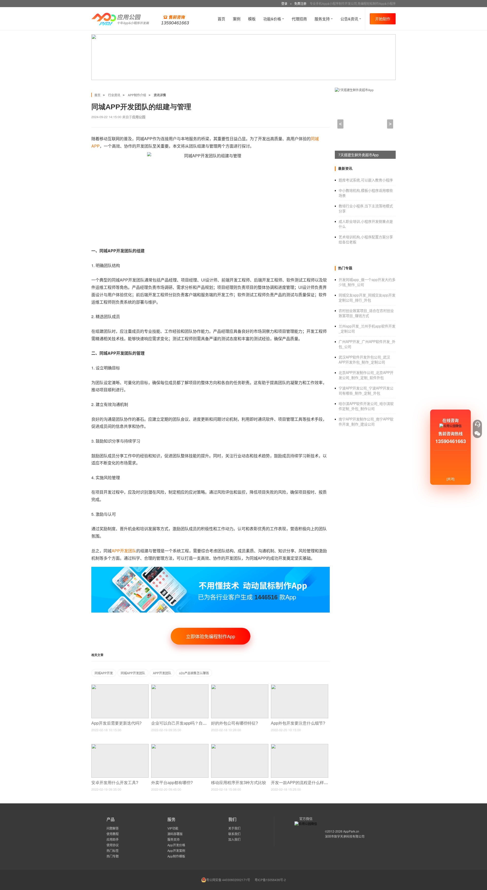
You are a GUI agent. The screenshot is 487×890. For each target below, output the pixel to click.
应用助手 (113, 839)
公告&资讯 (349, 18)
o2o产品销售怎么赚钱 (194, 673)
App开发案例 (176, 850)
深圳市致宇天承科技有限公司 (344, 836)
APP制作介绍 (137, 95)
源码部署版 (175, 834)
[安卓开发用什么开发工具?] (120, 746)
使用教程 (113, 834)
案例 (236, 18)
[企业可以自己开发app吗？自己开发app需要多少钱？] (179, 686)
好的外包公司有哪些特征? (235, 723)
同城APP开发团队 (133, 673)
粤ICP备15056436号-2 (270, 880)
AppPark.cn (351, 831)
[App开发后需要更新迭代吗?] (120, 686)
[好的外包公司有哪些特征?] (239, 686)
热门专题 (113, 856)
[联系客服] (477, 424)
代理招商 (299, 18)
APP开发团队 (162, 673)
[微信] (477, 433)
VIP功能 (172, 828)
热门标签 (113, 850)
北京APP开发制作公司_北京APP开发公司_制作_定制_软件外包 (366, 375)
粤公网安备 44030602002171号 (228, 880)
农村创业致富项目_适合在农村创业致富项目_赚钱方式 (366, 313)
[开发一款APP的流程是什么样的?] (299, 746)
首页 (221, 18)
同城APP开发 (104, 673)
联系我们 (234, 834)
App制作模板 (176, 856)
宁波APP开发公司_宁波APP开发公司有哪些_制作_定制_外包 (366, 390)
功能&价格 (272, 18)
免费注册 (300, 3)
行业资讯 (114, 95)
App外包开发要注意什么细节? (298, 723)
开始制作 (382, 18)
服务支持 (323, 18)
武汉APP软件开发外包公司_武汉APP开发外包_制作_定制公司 (364, 359)
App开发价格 (176, 845)
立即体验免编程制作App (210, 636)
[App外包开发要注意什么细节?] (299, 686)
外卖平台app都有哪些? (172, 782)
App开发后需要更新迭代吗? (117, 723)
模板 (252, 18)
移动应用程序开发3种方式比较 (239, 782)
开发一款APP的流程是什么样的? (301, 782)
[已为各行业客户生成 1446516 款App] (210, 569)
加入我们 (234, 839)
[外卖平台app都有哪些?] (179, 746)
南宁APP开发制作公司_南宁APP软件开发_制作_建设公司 (366, 421)
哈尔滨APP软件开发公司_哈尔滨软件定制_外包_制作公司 (366, 406)
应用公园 (138, 116)
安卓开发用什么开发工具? (115, 782)
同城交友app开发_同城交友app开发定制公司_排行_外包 (367, 297)
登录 (284, 3)
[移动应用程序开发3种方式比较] (239, 746)
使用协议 (113, 845)
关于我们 (234, 828)
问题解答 (113, 828)
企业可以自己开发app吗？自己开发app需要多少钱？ (199, 723)
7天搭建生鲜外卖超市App (358, 154)
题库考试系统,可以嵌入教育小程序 (366, 179)
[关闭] (450, 479)
